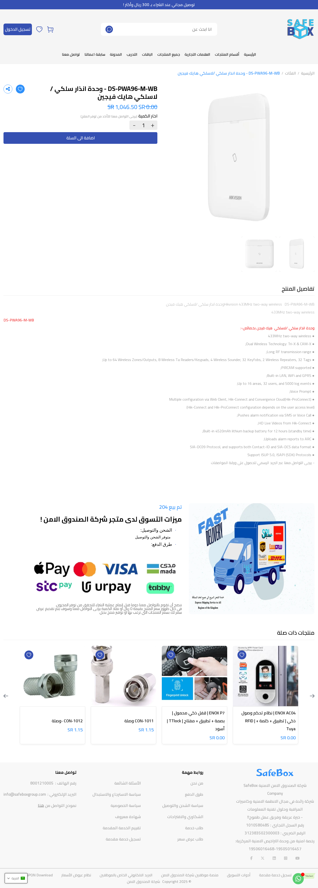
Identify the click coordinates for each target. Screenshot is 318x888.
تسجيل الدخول (17, 29)
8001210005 (42, 783)
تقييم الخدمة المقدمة (122, 828)
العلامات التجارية (197, 54)
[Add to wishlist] (20, 89)
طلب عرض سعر (190, 839)
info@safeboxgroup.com (24, 794)
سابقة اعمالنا (95, 54)
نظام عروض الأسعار (76, 874)
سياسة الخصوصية (126, 805)
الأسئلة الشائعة (127, 783)
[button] (16, 878)
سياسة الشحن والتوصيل (182, 805)
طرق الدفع (194, 794)
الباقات (147, 54)
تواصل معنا (71, 54)
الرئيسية (250, 54)
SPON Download (39, 874)
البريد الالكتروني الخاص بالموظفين (126, 874)
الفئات (290, 73)
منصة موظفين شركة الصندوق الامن (189, 874)
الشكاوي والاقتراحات (185, 816)
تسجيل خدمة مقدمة (123, 839)
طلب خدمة (194, 828)
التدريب (132, 54)
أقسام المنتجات (227, 54)
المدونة (116, 54)
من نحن (196, 783)
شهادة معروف (128, 816)
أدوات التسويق (238, 874)
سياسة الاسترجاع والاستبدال (116, 794)
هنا (41, 805)
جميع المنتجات (168, 54)
